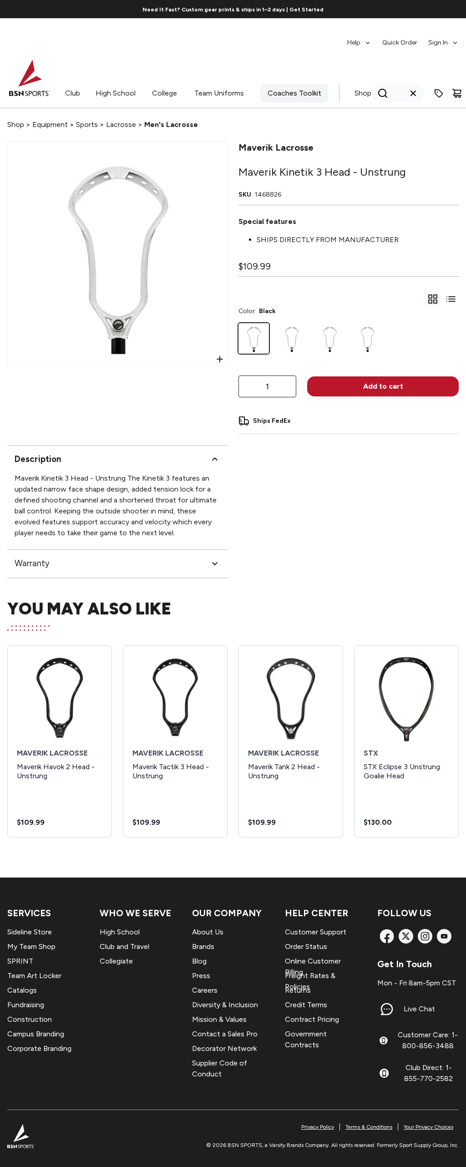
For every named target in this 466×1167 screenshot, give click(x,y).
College (164, 93)
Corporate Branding (39, 1048)
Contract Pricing (312, 1019)
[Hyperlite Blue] (367, 338)
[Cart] (457, 93)
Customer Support (315, 932)
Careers (205, 990)
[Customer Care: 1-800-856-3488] (383, 1040)
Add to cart (383, 386)
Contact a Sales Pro (225, 1034)
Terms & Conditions (368, 1127)
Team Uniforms (219, 93)
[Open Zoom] (219, 359)
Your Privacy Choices (428, 1127)
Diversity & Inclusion (225, 1004)
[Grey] (291, 338)
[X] (405, 936)
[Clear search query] (413, 93)
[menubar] (403, 38)
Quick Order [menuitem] (399, 42)
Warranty (32, 563)
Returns (298, 990)
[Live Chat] (386, 1009)
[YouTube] (444, 936)
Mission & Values (219, 1019)
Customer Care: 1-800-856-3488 (428, 1040)
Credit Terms (306, 1004)
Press (201, 975)
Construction (29, 1019)
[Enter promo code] (439, 93)
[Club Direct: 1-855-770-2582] (384, 1073)
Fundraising (25, 1004)
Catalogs (22, 990)
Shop (363, 93)
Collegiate (116, 961)
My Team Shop (31, 946)
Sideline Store (29, 932)
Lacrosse (121, 124)
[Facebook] (386, 936)
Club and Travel (124, 946)
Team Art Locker (34, 975)
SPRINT (20, 961)
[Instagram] (425, 936)
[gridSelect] (433, 299)
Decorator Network (224, 1048)
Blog (199, 961)
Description (38, 459)
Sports (87, 124)
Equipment (50, 124)
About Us (207, 932)
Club (72, 93)
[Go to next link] (402, 9)
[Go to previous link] (63, 9)
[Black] (253, 338)
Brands (203, 946)
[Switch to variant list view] (451, 299)
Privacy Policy (317, 1127)
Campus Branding (35, 1034)
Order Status (306, 946)
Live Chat (419, 1009)
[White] (329, 338)
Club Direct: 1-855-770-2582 (428, 1073)
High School (116, 93)
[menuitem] (359, 38)
